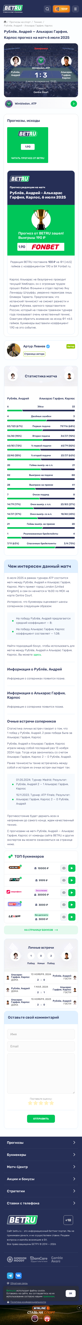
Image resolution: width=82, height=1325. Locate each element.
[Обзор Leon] (14, 917)
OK (70, 1293)
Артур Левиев (34, 346)
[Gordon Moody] (16, 1259)
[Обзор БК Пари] (14, 880)
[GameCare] (38, 1259)
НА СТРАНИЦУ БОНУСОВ (38, 930)
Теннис (38, 22)
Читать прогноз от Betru (27, 152)
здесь (37, 654)
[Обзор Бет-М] (14, 905)
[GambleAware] (57, 1259)
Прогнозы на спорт (20, 22)
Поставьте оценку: (41, 1098)
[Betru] (22, 1220)
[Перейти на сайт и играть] (71, 868)
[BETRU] (13, 9)
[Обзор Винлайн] (14, 868)
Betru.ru (11, 1290)
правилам (48, 1296)
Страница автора (34, 354)
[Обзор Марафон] (14, 892)
